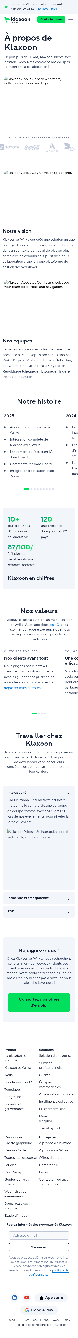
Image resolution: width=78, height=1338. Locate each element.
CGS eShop (41, 1320)
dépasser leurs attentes (22, 688)
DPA (67, 1320)
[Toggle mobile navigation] (71, 19)
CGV (25, 1320)
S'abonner (39, 1247)
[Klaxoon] (17, 19)
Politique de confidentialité (33, 1325)
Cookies (60, 1325)
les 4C (54, 625)
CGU (56, 1320)
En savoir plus (47, 9)
